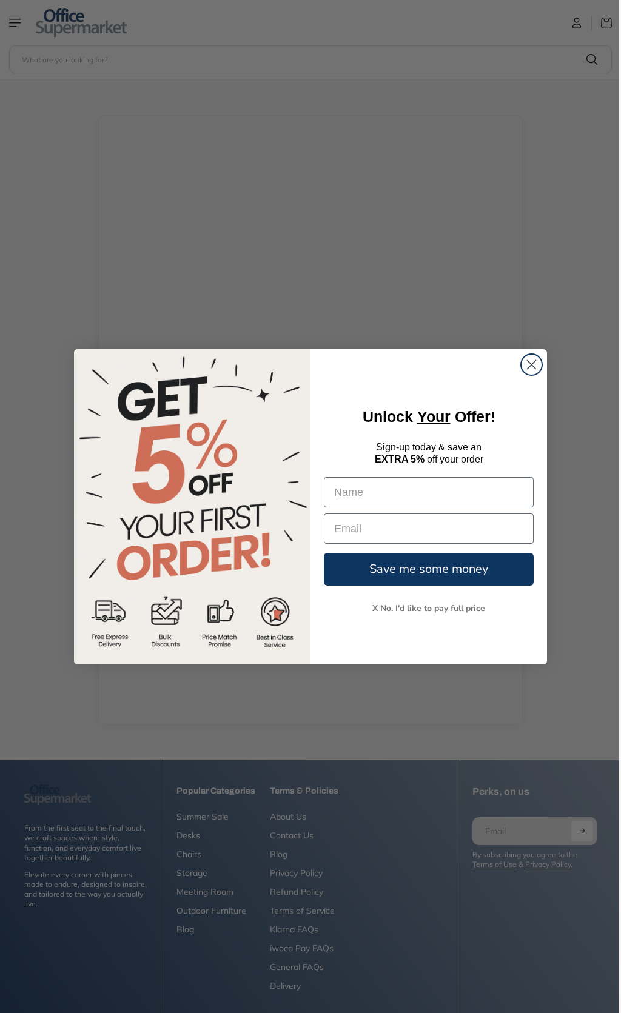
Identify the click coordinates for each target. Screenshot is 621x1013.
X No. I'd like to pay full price (425, 608)
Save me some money (425, 569)
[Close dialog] (528, 364)
